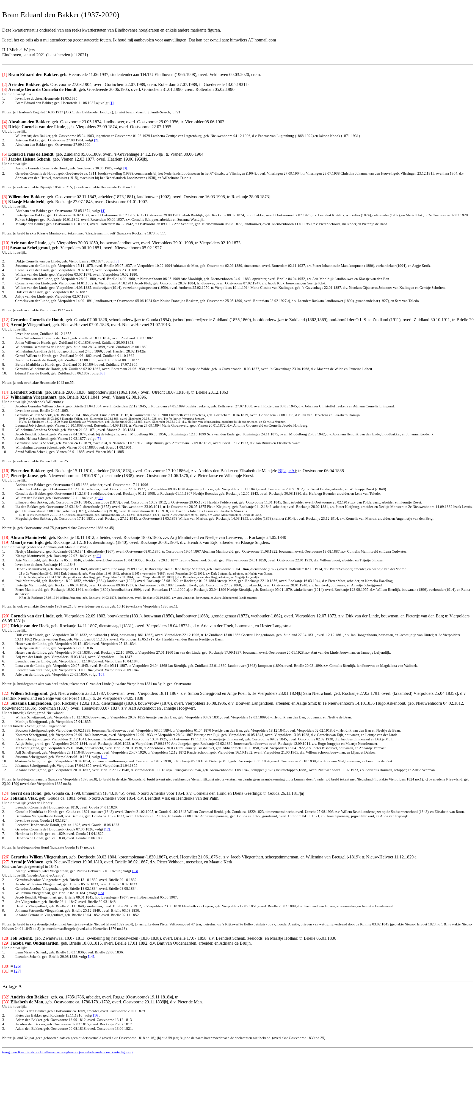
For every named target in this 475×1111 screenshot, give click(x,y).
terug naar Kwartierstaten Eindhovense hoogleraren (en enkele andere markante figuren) (67, 1052)
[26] (17, 966)
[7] (98, 438)
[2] (96, 140)
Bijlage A (286, 470)
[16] (96, 1015)
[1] (111, 103)
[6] (102, 373)
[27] (17, 971)
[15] (101, 893)
